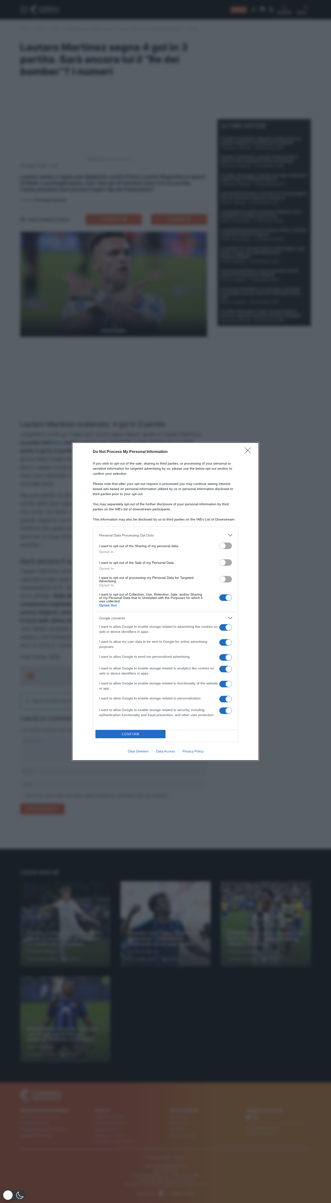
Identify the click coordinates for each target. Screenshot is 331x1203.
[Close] (249, 452)
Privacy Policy (193, 751)
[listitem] (165, 535)
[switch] (225, 546)
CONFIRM (131, 734)
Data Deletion (138, 751)
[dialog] (165, 601)
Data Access (165, 751)
